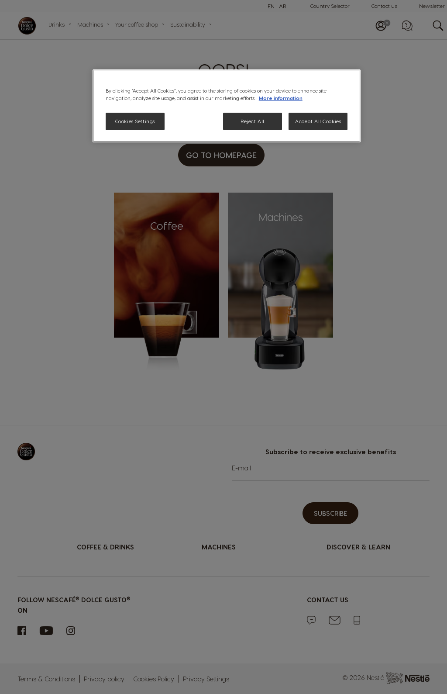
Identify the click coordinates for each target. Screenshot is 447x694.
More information (281, 98)
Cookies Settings (135, 121)
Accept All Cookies (318, 121)
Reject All (253, 121)
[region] (227, 105)
